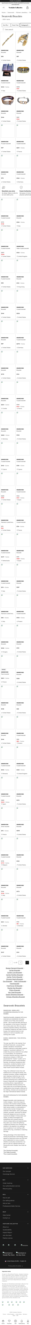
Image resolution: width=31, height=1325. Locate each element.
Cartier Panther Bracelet (14, 975)
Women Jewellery (21, 12)
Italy (17, 1315)
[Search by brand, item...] (3, 7)
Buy (4, 1180)
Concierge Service (9, 1174)
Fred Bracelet (14, 984)
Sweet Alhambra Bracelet (14, 995)
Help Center (7, 1215)
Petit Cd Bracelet (20, 981)
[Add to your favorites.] (13, 51)
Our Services (7, 1168)
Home (4, 12)
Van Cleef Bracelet (14, 992)
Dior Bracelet (7, 981)
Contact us (6, 1218)
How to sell (6, 1198)
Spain (14, 1315)
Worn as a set (20, 1026)
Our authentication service (11, 1186)
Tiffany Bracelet (14, 990)
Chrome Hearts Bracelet (14, 979)
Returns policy (7, 1189)
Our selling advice (8, 1200)
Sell (4, 1194)
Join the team (7, 1235)
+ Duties (6, 87)
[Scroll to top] (27, 962)
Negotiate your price (8, 191)
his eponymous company (14, 1056)
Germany (25, 1314)
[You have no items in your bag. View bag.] (27, 7)
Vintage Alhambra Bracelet (15, 997)
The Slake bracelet (9, 1152)
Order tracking (7, 1183)
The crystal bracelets (10, 1154)
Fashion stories (8, 1238)
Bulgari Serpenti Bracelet (14, 968)
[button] (27, 7)
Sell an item (6, 1203)
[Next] (20, 962)
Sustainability (7, 1230)
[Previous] (10, 962)
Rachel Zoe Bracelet (14, 988)
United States (19, 1314)
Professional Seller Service (11, 1206)
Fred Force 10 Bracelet (14, 986)
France (4, 1314)
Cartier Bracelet (14, 970)
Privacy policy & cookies (14, 1266)
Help (4, 1212)
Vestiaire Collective (10, 1224)
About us (6, 1227)
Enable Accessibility (15, 1)
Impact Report (7, 1232)
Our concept (7, 1171)
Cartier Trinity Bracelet (14, 977)
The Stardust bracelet (10, 1150)
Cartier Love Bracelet (14, 973)
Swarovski (10, 12)
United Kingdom (10, 1314)
